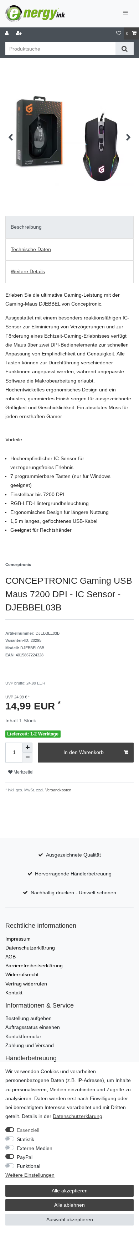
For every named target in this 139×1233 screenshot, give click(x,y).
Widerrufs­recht (21, 974)
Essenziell (28, 1130)
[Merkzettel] (119, 33)
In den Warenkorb (83, 752)
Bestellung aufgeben (28, 1018)
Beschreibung (26, 227)
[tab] (69, 227)
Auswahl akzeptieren (69, 1219)
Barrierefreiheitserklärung (34, 965)
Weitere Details (28, 271)
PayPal (24, 1157)
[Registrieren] (20, 33)
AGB (10, 956)
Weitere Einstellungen (30, 1175)
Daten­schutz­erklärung (30, 948)
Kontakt (13, 992)
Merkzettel (23, 772)
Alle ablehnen (69, 1205)
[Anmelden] (7, 33)
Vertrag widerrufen (26, 984)
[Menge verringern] (27, 758)
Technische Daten (31, 249)
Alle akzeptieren (70, 1190)
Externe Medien (34, 1148)
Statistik (25, 1139)
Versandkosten (57, 790)
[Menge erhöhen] (27, 748)
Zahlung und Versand (29, 1045)
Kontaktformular (23, 1036)
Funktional (28, 1166)
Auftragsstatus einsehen (32, 1027)
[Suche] (124, 48)
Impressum (18, 939)
